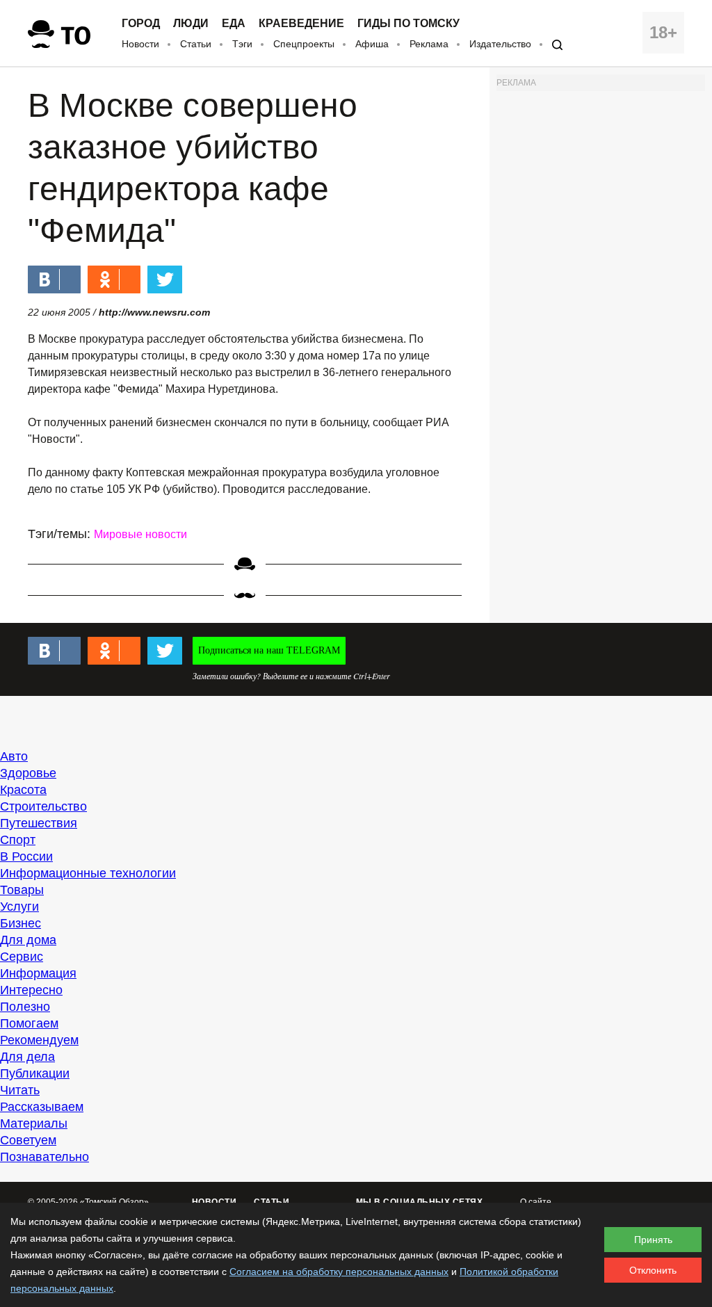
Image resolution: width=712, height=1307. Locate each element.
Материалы (33, 1123)
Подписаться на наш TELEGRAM (269, 650)
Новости (140, 43)
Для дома (28, 940)
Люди (191, 23)
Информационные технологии (88, 873)
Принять (653, 1239)
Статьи (195, 43)
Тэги (242, 43)
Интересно (31, 990)
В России (26, 856)
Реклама (429, 43)
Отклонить (653, 1270)
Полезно (25, 1007)
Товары (22, 890)
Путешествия (38, 823)
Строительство (43, 806)
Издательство (500, 43)
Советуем (28, 1140)
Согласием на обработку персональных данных (338, 1271)
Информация (38, 973)
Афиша (372, 43)
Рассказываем (41, 1107)
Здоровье (28, 773)
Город (141, 23)
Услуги (19, 907)
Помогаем (29, 1023)
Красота (23, 790)
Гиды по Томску (408, 23)
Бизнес (20, 923)
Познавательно (44, 1157)
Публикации (35, 1073)
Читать (20, 1090)
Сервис (21, 957)
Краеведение (301, 23)
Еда (233, 23)
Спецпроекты (303, 43)
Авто (14, 756)
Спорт (17, 840)
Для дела (27, 1057)
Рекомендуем (39, 1040)
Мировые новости (140, 534)
